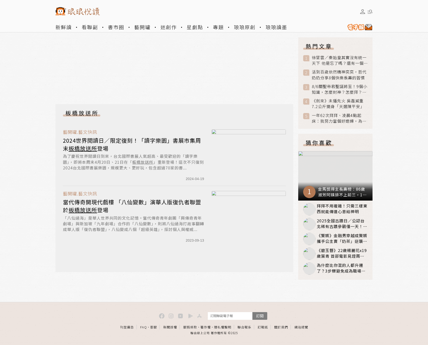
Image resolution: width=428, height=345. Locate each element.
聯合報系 (244, 327)
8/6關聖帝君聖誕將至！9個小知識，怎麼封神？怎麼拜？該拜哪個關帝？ (339, 89)
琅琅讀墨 (276, 27)
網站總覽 (301, 327)
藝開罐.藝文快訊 (80, 132)
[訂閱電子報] (358, 27)
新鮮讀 (63, 27)
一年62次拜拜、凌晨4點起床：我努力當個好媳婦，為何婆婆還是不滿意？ (339, 118)
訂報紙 (263, 327)
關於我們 (281, 327)
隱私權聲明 (222, 327)
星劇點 (195, 27)
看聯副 (90, 27)
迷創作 (168, 27)
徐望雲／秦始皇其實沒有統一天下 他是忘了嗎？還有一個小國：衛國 (339, 60)
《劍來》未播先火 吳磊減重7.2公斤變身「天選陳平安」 (338, 103)
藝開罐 (142, 27)
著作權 (205, 327)
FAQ (143, 327)
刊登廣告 (127, 327)
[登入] (362, 11)
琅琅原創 (245, 27)
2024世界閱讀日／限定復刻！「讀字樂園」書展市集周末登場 (132, 144)
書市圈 (116, 27)
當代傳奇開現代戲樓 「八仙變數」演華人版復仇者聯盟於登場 (132, 206)
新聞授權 (170, 327)
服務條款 (190, 327)
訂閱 (260, 315)
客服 (153, 327)
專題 (218, 27)
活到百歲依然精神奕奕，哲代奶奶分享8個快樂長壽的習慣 (339, 74)
